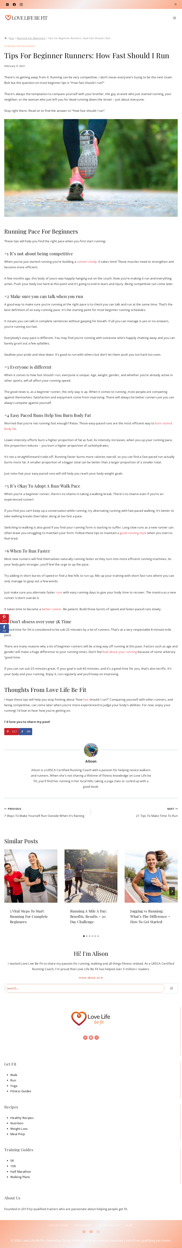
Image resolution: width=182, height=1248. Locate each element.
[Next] (172, 891)
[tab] (84, 936)
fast (86, 699)
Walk (13, 1075)
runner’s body (87, 262)
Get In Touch (58, 1225)
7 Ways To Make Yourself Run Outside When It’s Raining (44, 812)
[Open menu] (174, 18)
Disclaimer (83, 1225)
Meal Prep (17, 1134)
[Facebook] (14, 4)
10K (13, 1166)
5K (12, 1160)
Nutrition (16, 1123)
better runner (51, 609)
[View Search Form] (175, 4)
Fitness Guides (20, 1091)
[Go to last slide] (10, 891)
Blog (129, 1225)
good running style (133, 533)
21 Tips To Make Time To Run (157, 812)
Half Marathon (20, 1171)
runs (59, 592)
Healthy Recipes (22, 1118)
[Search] (171, 988)
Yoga (13, 1086)
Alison (91, 761)
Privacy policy (108, 1225)
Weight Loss (19, 1129)
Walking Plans (20, 1177)
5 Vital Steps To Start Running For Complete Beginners (29, 916)
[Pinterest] (7, 4)
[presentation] (30, 876)
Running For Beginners (19, 46)
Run (13, 1080)
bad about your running (120, 652)
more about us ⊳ (91, 977)
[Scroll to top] (173, 1234)
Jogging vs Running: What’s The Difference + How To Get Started (150, 916)
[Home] (5, 38)
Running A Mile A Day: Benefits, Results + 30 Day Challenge (88, 916)
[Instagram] (21, 4)
